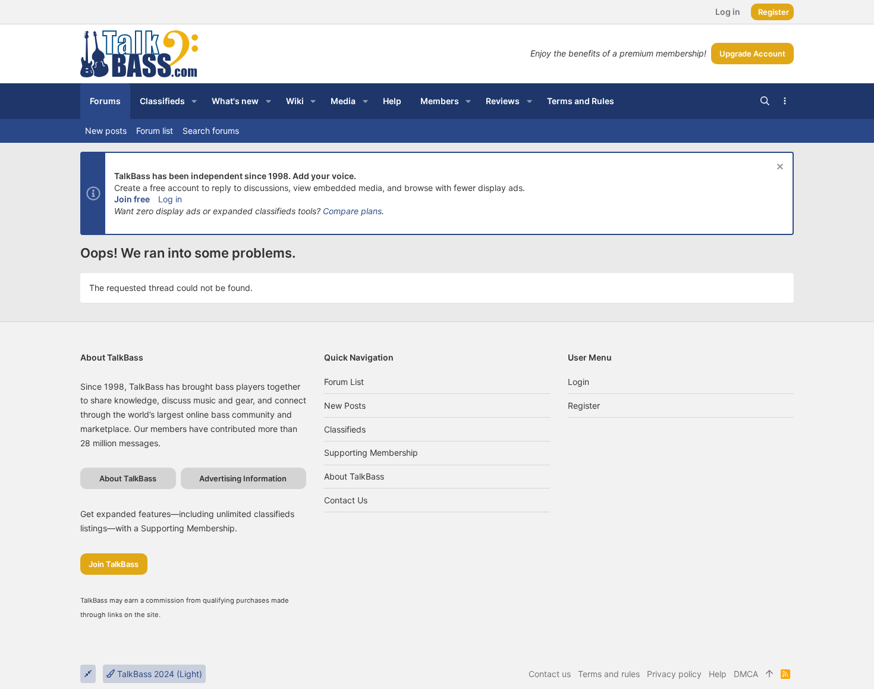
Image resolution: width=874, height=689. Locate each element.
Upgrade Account (752, 53)
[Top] (769, 674)
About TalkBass (354, 476)
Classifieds (345, 429)
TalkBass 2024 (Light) (158, 674)
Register (584, 405)
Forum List (344, 382)
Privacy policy (674, 674)
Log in (170, 199)
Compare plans (352, 211)
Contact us (345, 500)
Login (578, 382)
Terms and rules (609, 674)
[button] (194, 101)
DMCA (746, 674)
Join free (132, 199)
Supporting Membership (371, 452)
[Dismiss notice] (779, 168)
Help (718, 674)
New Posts (345, 405)
